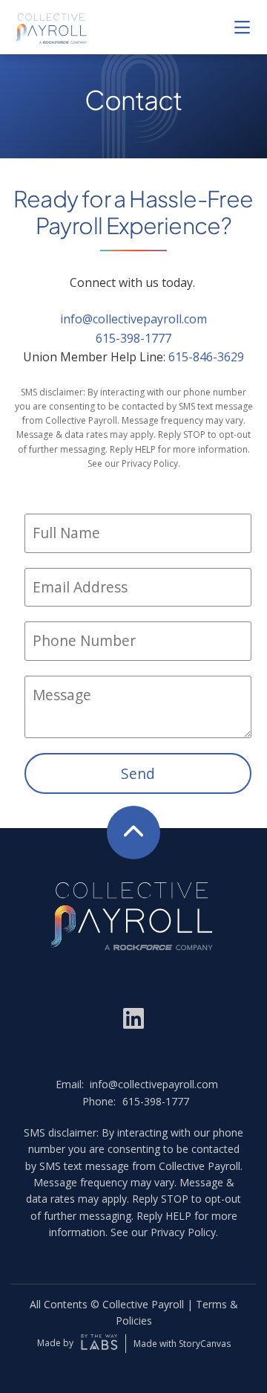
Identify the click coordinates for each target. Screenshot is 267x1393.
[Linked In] (133, 1017)
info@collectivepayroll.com (133, 319)
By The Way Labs (99, 1343)
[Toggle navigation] (242, 26)
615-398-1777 (133, 338)
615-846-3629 (206, 357)
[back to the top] (133, 832)
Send (138, 773)
